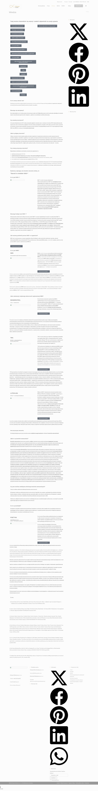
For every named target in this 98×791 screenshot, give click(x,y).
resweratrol (45, 307)
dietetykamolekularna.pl (40, 681)
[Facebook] (9, 2)
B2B (88, 1)
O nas (71, 669)
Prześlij (53, 777)
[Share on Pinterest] (79, 84)
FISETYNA (13, 517)
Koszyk (66, 1)
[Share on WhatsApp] (59, 766)
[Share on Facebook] (79, 62)
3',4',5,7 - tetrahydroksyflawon (17, 395)
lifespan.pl (18, 685)
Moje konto (59, 1)
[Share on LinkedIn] (79, 107)
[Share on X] (79, 41)
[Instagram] (11, 2)
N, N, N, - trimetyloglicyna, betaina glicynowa (16, 341)
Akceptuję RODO (55, 780)
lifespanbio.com (38, 673)
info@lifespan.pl (15, 681)
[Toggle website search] (88, 6)
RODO (71, 673)
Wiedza (87, 11)
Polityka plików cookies (80, 783)
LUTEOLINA (14, 393)
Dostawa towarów (74, 678)
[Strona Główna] (84, 11)
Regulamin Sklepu (72, 783)
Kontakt (70, 1)
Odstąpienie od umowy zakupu (76, 679)
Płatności (72, 676)
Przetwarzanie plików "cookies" (76, 681)
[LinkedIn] (12, 2)
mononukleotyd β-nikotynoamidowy (18, 255)
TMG (11, 337)
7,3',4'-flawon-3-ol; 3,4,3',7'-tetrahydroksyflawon (16, 520)
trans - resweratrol (14, 302)
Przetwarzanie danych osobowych (77, 674)
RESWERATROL (15, 300)
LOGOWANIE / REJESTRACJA (79, 1)
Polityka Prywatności (64, 783)
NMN (28, 241)
